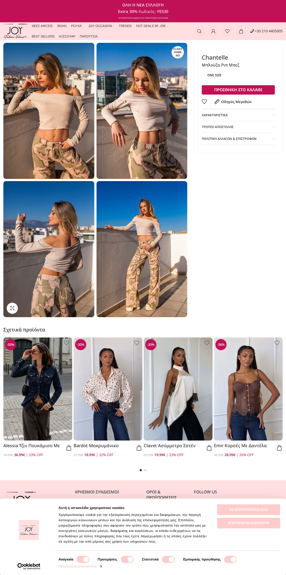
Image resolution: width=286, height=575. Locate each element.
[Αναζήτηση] (199, 31)
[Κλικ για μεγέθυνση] (12, 308)
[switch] (127, 559)
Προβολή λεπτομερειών (77, 566)
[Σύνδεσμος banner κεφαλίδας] (143, 11)
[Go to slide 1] (141, 470)
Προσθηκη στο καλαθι (238, 89)
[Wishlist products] (227, 31)
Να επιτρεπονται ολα (248, 509)
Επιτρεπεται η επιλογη (248, 523)
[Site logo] (15, 30)
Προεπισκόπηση (68, 448)
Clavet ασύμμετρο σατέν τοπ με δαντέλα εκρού (170, 449)
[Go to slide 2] (145, 470)
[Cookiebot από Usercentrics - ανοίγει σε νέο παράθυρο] (28, 566)
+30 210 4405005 (268, 31)
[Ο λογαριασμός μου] (213, 31)
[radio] (214, 75)
